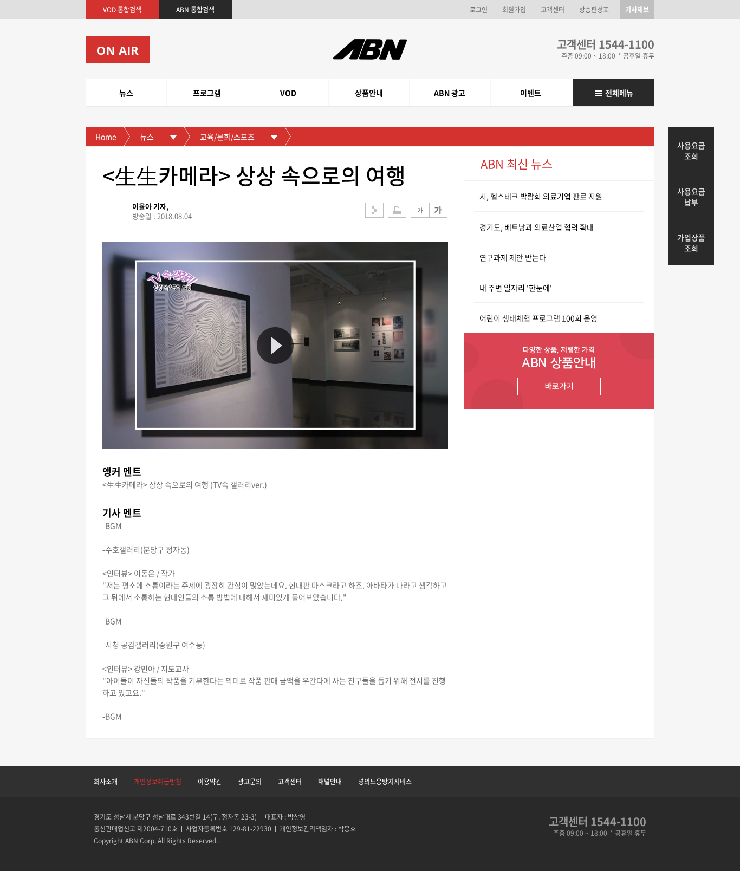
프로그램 (207, 92)
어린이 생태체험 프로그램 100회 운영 (538, 318)
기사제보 (637, 10)
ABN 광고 (449, 92)
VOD (288, 92)
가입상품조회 (691, 242)
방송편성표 (594, 10)
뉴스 (126, 92)
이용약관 (210, 781)
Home (105, 136)
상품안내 (369, 92)
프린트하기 (397, 210)
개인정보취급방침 (157, 781)
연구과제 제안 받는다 (512, 257)
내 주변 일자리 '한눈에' (515, 287)
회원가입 (514, 10)
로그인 (479, 10)
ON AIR (117, 50)
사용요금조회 (691, 150)
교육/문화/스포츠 (227, 136)
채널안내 (330, 781)
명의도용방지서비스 (385, 781)
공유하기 (374, 210)
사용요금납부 (691, 196)
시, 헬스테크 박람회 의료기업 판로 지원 (540, 196)
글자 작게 (420, 210)
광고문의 (250, 781)
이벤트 (530, 92)
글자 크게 (438, 210)
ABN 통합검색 (195, 10)
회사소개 (106, 781)
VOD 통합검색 (122, 10)
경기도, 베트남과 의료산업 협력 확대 (536, 227)
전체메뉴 (619, 92)
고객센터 (552, 10)
